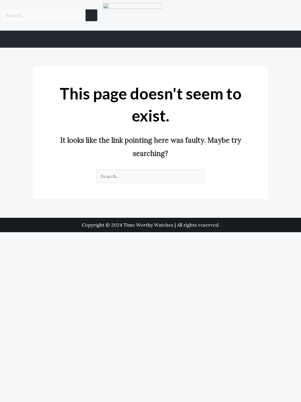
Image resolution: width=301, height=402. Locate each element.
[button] (150, 39)
